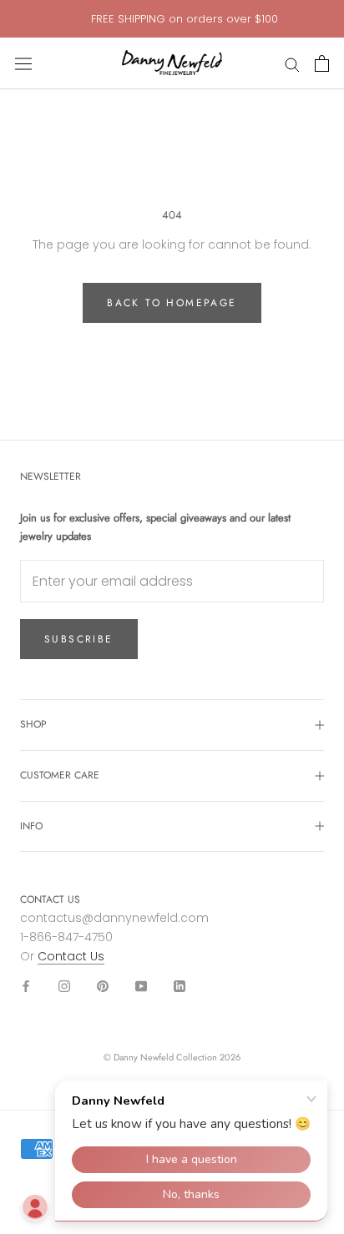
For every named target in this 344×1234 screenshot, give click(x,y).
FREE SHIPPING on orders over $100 (184, 19)
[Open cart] (322, 63)
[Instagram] (64, 985)
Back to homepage (171, 302)
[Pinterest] (103, 985)
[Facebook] (26, 985)
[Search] (292, 64)
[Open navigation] (23, 63)
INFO (31, 826)
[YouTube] (141, 985)
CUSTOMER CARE (59, 775)
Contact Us (71, 956)
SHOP (33, 724)
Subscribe (79, 639)
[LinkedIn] (179, 985)
